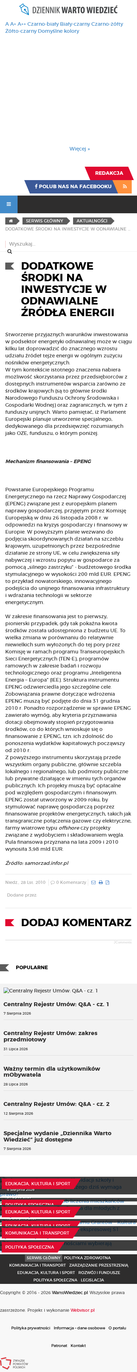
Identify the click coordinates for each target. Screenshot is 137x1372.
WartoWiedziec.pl (70, 1293)
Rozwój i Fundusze (99, 1273)
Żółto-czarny (21, 31)
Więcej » (80, 149)
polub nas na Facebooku (75, 186)
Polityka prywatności (30, 1328)
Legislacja (92, 1280)
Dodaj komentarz (76, 923)
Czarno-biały (43, 24)
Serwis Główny (43, 1258)
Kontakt (78, 1346)
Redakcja (109, 173)
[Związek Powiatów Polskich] (14, 1363)
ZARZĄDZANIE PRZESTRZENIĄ (98, 1265)
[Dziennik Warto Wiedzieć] (68, 9)
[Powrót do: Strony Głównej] (10, 220)
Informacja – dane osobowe (79, 1328)
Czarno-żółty (107, 24)
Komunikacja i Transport (37, 1233)
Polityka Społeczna (29, 1205)
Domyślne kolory (58, 31)
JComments (123, 942)
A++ (22, 24)
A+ (13, 24)
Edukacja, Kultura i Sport (37, 1184)
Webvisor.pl (83, 1310)
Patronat (59, 1346)
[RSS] (125, 186)
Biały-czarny (75, 24)
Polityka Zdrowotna (87, 1258)
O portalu (117, 1328)
